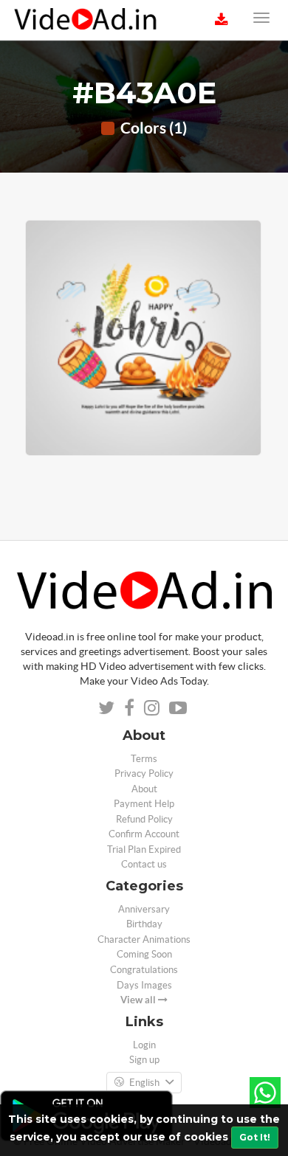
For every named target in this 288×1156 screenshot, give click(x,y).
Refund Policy (144, 819)
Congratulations (144, 969)
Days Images (144, 985)
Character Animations (144, 939)
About (144, 789)
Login (144, 1045)
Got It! (254, 1137)
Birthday (144, 924)
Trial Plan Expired (144, 849)
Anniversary (144, 909)
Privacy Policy (144, 773)
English (144, 1082)
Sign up (144, 1059)
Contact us (144, 864)
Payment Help (144, 803)
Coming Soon (144, 954)
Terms (144, 758)
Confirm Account (144, 834)
